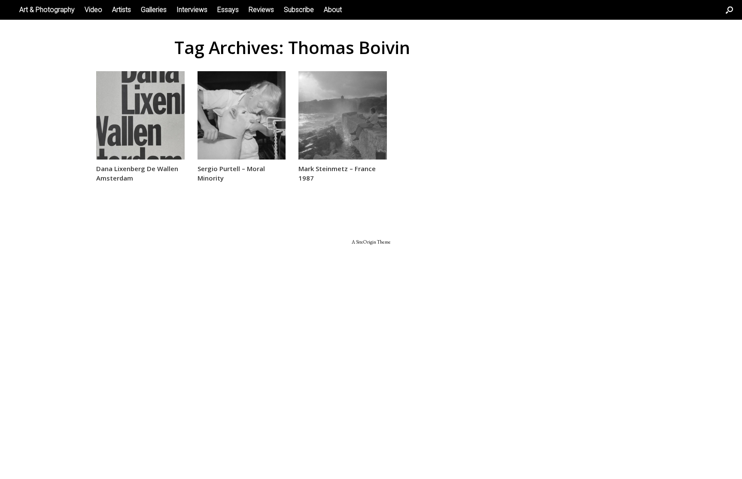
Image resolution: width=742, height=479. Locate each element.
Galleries (154, 10)
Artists (121, 10)
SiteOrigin (366, 241)
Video (93, 10)
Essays (228, 10)
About (333, 10)
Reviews (261, 10)
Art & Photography (47, 10)
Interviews (191, 10)
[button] (729, 10)
